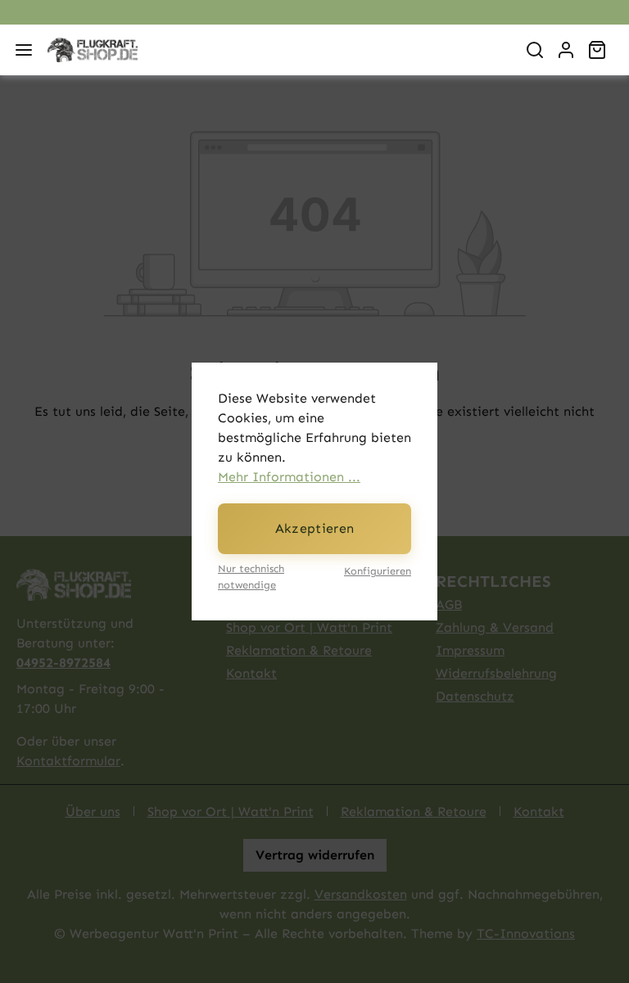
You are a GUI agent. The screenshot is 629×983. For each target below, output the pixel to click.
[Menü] (23, 50)
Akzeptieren (315, 528)
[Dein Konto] (565, 50)
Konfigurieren (377, 571)
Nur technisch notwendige (251, 576)
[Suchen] (534, 50)
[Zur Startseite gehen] (275, 50)
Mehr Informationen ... (289, 477)
